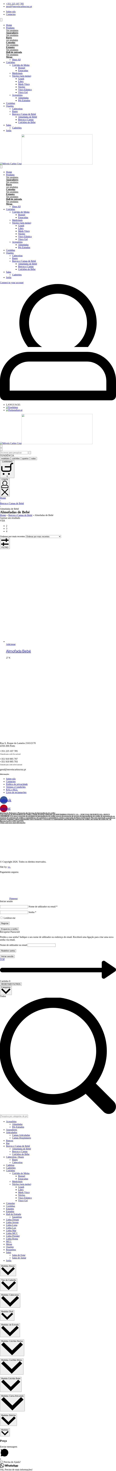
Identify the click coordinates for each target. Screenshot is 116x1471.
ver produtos (12, 40)
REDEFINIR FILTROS (11, 984)
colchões (16, 458)
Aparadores (12, 33)
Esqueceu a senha (9, 929)
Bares (9, 37)
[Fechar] (1, 449)
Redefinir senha (8, 951)
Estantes (10, 47)
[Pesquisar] (1, 446)
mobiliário (5, 458)
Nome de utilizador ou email (43, 906)
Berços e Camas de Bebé (12, 503)
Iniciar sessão (7, 956)
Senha (32, 912)
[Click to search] (30, 452)
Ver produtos (12, 30)
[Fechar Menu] (1, 166)
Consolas (10, 42)
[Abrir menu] (1, 19)
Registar (4, 923)
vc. (9, 867)
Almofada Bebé (18, 651)
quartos (25, 458)
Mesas (9, 57)
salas (33, 458)
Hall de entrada (14, 52)
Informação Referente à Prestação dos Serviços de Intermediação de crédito (27, 813)
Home (3, 498)
